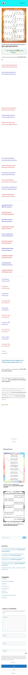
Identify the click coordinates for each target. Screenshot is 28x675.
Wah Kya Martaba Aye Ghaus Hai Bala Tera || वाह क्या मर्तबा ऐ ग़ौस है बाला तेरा (13, 524)
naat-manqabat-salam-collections (8, 595)
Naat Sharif (4, 593)
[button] (26, 653)
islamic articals (4, 586)
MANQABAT (4, 589)
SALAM (3, 597)
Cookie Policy (13, 673)
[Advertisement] (14, 93)
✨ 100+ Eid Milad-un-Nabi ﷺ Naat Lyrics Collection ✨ (14, 51)
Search (24, 537)
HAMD (3, 584)
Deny (14, 670)
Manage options (13, 662)
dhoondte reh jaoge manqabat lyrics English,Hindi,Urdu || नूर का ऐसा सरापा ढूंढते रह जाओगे (13, 485)
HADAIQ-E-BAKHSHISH (7, 581)
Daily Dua (4, 579)
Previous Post (14, 438)
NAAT (3, 591)
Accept (14, 666)
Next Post (14, 441)
